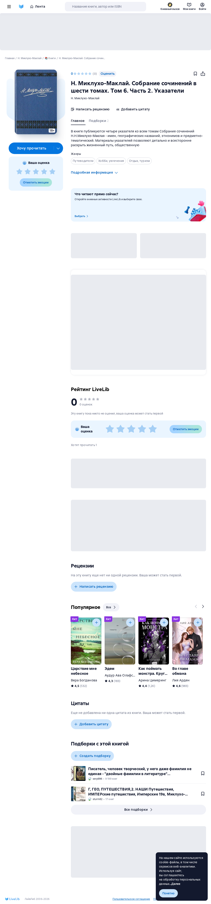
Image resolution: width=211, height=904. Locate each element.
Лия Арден (181, 680)
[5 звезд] (52, 171)
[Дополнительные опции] (58, 148)
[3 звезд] (36, 171)
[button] (36, 102)
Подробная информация (92, 172)
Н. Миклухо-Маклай (85, 98)
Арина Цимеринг (152, 680)
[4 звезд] (44, 171)
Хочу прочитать (31, 148)
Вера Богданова (84, 680)
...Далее (175, 884)
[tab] (78, 121)
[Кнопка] (196, 606)
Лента (40, 6)
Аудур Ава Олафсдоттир (124, 675)
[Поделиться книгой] (202, 74)
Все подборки (136, 809)
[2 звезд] (27, 171)
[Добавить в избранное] (195, 74)
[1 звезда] (19, 171)
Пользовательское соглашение (131, 899)
